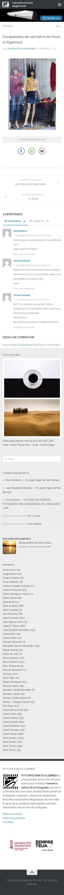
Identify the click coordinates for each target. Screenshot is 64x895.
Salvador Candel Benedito (17, 689)
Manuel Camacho (12, 641)
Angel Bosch (10, 573)
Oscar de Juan (10, 653)
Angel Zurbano (11, 577)
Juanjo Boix (9, 633)
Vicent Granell (21, 295)
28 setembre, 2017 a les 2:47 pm (33, 235)
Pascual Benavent (12, 669)
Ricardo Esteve (11, 686)
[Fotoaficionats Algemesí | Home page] (6, 4)
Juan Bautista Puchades (21, 49)
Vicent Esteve (10, 717)
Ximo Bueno (20, 231)
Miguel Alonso (10, 650)
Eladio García (10, 597)
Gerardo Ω (8, 602)
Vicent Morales (11, 730)
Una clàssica (34, 523)
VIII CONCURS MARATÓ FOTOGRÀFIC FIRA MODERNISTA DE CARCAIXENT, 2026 (32, 503)
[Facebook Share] (21, 151)
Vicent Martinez (11, 725)
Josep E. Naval (11, 625)
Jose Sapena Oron (12, 622)
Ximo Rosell (9, 741)
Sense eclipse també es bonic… (35, 542)
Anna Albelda (10, 581)
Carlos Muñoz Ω (12, 589)
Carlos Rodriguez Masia (16, 594)
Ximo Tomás (9, 745)
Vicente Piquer (21, 260)
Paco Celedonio (11, 658)
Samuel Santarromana (15, 697)
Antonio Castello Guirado (16, 586)
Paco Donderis (14, 480)
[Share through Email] (42, 151)
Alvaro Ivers (9, 569)
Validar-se (53, 18)
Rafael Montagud (12, 681)
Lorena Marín (10, 637)
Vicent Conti (9, 714)
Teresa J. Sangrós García (16, 702)
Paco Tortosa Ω (11, 666)
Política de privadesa (14, 818)
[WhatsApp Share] (31, 151)
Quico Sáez (9, 677)
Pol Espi (7, 673)
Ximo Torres (9, 750)
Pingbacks (40, 221)
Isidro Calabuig (11, 609)
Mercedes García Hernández (18, 645)
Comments (16, 221)
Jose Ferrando (10, 617)
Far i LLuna (33, 515)
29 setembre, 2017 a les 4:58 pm (33, 265)
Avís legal (8, 822)
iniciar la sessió (19, 344)
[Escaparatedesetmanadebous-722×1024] (32, 133)
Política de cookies (12, 814)
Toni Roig (8, 705)
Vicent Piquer (10, 733)
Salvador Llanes (11, 694)
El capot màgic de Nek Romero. (43, 480)
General (8, 26)
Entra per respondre (23, 254)
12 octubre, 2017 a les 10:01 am (32, 299)
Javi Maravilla (10, 613)
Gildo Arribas (10, 605)
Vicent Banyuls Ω (12, 709)
